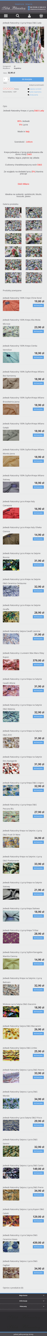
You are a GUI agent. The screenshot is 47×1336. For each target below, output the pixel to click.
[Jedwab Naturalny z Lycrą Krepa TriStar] (13, 937)
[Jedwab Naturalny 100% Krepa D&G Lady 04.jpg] (34, 225)
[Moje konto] (29, 15)
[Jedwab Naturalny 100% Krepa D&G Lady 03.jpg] (13, 225)
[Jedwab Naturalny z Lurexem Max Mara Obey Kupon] (13, 664)
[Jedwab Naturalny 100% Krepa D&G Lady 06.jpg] (34, 238)
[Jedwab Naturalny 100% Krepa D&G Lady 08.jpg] (34, 251)
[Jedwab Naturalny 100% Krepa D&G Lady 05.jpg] (13, 238)
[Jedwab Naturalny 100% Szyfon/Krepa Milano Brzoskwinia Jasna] (13, 409)
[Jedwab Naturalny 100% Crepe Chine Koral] (13, 305)
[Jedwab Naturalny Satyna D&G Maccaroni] (13, 1033)
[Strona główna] (23, 8)
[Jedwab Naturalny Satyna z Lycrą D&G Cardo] (13, 1173)
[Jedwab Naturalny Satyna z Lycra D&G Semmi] (13, 1151)
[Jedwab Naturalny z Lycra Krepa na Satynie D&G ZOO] (13, 742)
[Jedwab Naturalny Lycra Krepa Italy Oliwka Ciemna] (13, 539)
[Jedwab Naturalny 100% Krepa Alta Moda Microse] (13, 331)
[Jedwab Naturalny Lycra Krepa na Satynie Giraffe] (13, 616)
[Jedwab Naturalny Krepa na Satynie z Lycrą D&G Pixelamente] (13, 868)
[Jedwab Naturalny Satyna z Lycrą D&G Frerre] (13, 1195)
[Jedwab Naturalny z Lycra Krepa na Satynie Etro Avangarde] (13, 768)
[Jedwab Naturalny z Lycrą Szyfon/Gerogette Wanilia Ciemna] (13, 963)
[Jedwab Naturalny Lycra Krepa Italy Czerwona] (13, 513)
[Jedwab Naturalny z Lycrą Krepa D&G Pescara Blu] (13, 816)
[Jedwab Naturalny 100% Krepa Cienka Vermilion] (13, 357)
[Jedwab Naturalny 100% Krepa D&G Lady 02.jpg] (34, 212)
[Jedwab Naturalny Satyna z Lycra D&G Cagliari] (13, 1272)
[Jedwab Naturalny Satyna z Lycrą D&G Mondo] (13, 1103)
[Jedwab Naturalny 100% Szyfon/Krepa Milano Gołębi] (13, 435)
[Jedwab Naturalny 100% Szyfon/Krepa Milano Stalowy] (13, 487)
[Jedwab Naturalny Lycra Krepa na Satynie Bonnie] (13, 565)
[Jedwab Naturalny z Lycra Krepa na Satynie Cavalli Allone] (13, 690)
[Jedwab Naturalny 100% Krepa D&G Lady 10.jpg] (34, 264)
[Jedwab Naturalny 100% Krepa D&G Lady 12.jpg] (34, 277)
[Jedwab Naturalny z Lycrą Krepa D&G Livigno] (13, 790)
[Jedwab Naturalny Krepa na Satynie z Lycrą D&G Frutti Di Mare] (13, 842)
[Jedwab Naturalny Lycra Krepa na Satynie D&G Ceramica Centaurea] (13, 590)
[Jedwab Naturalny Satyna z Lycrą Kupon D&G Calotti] (13, 1220)
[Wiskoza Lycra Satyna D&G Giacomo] (13, 1011)
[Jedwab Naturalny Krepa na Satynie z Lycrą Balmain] (13, 989)
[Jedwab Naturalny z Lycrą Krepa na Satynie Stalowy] (13, 894)
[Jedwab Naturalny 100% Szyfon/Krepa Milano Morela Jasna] (13, 461)
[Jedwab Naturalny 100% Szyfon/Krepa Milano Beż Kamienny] (13, 383)
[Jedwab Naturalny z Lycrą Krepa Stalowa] (13, 916)
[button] (6, 15)
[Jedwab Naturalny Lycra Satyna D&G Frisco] (13, 1125)
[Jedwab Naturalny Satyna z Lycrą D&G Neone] (13, 1077)
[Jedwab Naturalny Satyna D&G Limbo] (13, 1055)
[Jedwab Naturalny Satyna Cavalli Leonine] (13, 638)
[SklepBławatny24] (24, 1316)
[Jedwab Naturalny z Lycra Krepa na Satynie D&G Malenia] (13, 716)
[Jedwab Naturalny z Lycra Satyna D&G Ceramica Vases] (13, 1246)
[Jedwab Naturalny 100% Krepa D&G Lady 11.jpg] (13, 277)
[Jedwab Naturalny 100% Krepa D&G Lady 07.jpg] (13, 251)
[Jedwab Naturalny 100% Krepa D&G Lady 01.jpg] (13, 212)
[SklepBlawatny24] (24, 1326)
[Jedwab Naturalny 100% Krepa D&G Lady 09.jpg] (13, 264)
